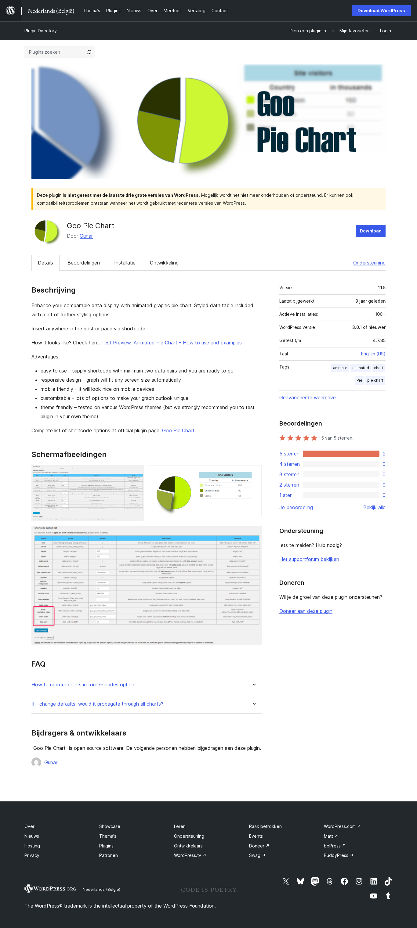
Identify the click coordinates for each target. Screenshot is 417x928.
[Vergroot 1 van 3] (136, 473)
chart (378, 367)
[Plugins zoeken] (89, 52)
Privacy (31, 855)
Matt (331, 836)
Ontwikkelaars (188, 845)
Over (29, 826)
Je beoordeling (296, 507)
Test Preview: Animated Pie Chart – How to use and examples (171, 343)
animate (340, 367)
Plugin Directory (40, 30)
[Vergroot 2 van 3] (253, 473)
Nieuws (31, 836)
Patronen (108, 855)
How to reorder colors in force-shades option (82, 685)
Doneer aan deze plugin (305, 611)
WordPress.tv (190, 855)
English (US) (373, 353)
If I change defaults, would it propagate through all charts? (97, 704)
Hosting (32, 845)
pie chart (375, 380)
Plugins (106, 845)
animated (360, 367)
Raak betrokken (265, 826)
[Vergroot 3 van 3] (253, 534)
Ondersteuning (369, 263)
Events (256, 836)
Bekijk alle (374, 507)
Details (45, 263)
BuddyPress (339, 855)
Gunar (86, 236)
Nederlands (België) (101, 889)
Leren (180, 826)
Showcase (109, 826)
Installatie (125, 263)
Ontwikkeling (164, 263)
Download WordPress (381, 10)
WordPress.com (342, 826)
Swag (257, 855)
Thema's (107, 836)
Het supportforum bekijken (309, 559)
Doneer (259, 845)
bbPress (335, 845)
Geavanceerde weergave (307, 397)
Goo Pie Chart (178, 430)
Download (371, 230)
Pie (359, 380)
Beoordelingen (83, 263)
